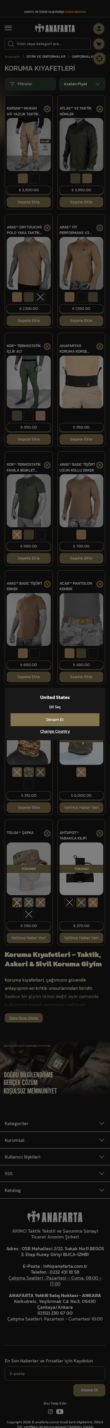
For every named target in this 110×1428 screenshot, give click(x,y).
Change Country (55, 731)
